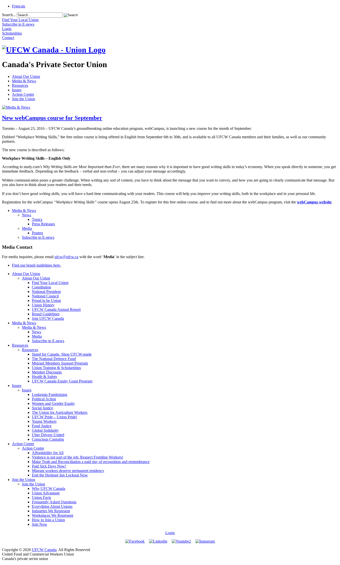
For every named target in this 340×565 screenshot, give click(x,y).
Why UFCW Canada (48, 488)
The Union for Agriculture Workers (59, 412)
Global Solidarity (45, 430)
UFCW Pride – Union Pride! (54, 417)
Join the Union (23, 99)
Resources (20, 85)
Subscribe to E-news (38, 237)
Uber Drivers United (48, 435)
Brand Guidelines (45, 314)
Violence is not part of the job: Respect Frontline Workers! (77, 457)
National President (46, 291)
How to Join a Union (48, 520)
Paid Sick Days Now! (49, 466)
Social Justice (42, 408)
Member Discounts (47, 372)
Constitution (41, 287)
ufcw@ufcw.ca (66, 257)
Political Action (44, 399)
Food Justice (42, 426)
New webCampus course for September (52, 118)
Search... (9, 15)
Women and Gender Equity (53, 403)
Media (27, 228)
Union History (43, 305)
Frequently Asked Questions (54, 502)
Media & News (24, 81)
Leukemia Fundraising (49, 394)
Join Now (39, 524)
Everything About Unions (52, 506)
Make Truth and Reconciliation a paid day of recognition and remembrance (91, 462)
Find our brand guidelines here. (36, 265)
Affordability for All (47, 453)
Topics (37, 219)
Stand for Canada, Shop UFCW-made (62, 354)
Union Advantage (46, 493)
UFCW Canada (44, 550)
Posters (37, 233)
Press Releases (43, 224)
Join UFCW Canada (48, 318)
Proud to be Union (46, 300)
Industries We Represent (51, 511)
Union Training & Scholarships (56, 368)
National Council (45, 296)
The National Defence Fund (54, 359)
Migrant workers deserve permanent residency (68, 471)
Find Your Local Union (50, 283)
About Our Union (26, 76)
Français (18, 6)
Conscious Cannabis (48, 439)
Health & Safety (44, 377)
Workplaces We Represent (52, 515)
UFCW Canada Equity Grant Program (62, 381)
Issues (16, 90)
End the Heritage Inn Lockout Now (60, 475)
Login (170, 533)
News (26, 215)
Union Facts (41, 497)
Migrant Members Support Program (60, 363)
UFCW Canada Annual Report (56, 309)
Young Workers (44, 421)
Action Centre (23, 94)
